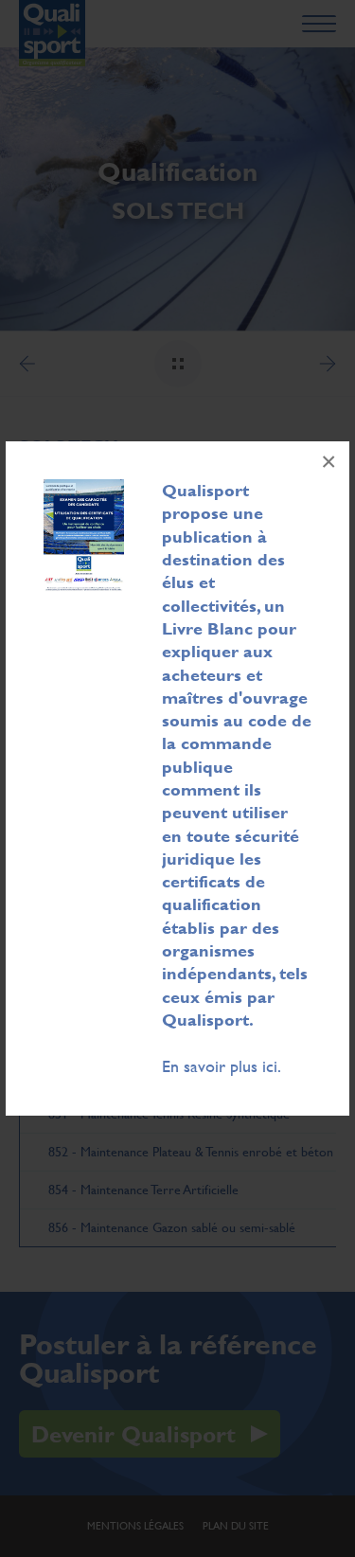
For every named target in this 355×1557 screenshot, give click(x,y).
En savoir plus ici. (221, 1066)
